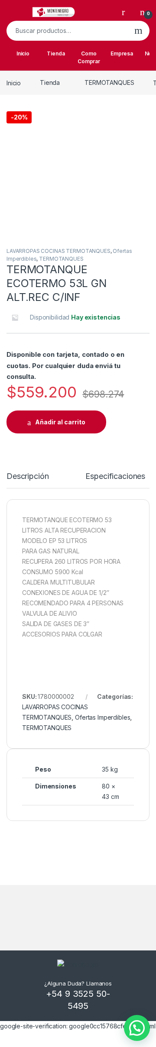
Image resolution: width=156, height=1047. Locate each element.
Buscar (138, 31)
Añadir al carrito (60, 422)
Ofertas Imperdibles (102, 717)
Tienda (56, 53)
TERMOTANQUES (109, 82)
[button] (137, 1028)
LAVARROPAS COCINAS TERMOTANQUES (58, 251)
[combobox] (66, 31)
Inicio (22, 53)
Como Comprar (89, 57)
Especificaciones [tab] (115, 476)
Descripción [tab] (27, 476)
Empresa (121, 53)
